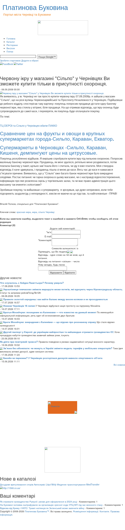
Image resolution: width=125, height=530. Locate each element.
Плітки (10, 51)
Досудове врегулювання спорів (16, 484)
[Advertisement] (16, 384)
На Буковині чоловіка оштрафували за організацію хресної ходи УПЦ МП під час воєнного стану (51, 504)
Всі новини (119, 364)
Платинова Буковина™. (37, 511)
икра (34, 212)
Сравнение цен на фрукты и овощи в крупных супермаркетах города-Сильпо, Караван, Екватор (57, 136)
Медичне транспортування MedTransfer (78, 484)
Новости (55, 406)
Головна (11, 38)
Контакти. (105, 511)
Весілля (11, 48)
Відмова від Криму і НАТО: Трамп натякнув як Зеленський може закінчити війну (42, 508)
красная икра (24, 212)
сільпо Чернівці (46, 212)
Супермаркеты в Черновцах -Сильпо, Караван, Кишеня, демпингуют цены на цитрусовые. (53, 150)
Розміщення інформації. (86, 511)
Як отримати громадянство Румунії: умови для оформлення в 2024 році (38, 501)
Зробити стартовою (10, 60)
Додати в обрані (29, 60)
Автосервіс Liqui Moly (45, 484)
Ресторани (12, 45)
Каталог (11, 41)
